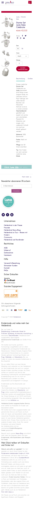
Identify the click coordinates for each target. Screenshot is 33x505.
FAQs (6, 270)
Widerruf (7, 250)
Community (8, 237)
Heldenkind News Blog (12, 230)
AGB (5, 248)
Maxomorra (18, 357)
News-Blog (19, 433)
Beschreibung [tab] (20, 78)
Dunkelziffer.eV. (24, 458)
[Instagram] (11, 214)
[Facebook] (7, 214)
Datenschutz (8, 253)
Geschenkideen (13, 335)
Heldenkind (17, 317)
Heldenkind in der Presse (13, 225)
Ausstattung (27, 333)
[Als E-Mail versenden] (24, 38)
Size (17, 45)
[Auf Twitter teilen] (26, 36)
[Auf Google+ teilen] (21, 38)
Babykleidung (5, 331)
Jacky (18, 17)
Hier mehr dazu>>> (7, 492)
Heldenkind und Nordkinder (14, 240)
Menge (18, 60)
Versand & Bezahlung (12, 263)
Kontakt (7, 268)
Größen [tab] (30, 78)
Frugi (3, 357)
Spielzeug (11, 333)
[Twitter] (3, 214)
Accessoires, (19, 333)
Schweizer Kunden (10, 266)
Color (17, 53)
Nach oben (26, 177)
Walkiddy (8, 357)
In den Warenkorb (22, 68)
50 (18, 48)
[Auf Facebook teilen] (22, 36)
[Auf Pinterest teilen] (17, 38)
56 (22, 48)
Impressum (7, 255)
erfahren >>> (15, 400)
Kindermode (15, 331)
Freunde (7, 228)
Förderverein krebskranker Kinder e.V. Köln (15, 453)
